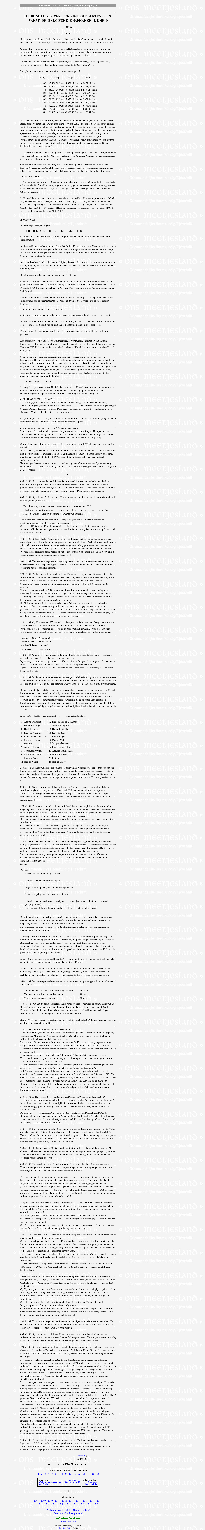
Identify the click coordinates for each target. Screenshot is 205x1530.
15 (93, 1473)
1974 (78, 1500)
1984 (81, 1504)
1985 (88, 1504)
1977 (99, 1500)
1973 (71, 1500)
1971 (57, 1500)
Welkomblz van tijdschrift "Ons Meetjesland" (68, 1510)
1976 (92, 1500)
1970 (50, 1500)
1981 (60, 1504)
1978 (39, 1504)
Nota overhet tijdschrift (91, 1483)
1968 (36, 1500)
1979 (46, 1504)
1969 (43, 1500)
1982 (67, 1504)
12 (79, 1473)
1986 (95, 1504)
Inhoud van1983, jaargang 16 (72, 1481)
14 (88, 1473)
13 (84, 1473)
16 (98, 1473)
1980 (53, 1504)
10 (70, 1473)
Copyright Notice (65, 1528)
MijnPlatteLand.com (68, 1521)
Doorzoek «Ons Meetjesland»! (68, 1513)
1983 (74, 1504)
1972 (64, 1500)
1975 (85, 1500)
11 (74, 1473)
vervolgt (82, 1455)
